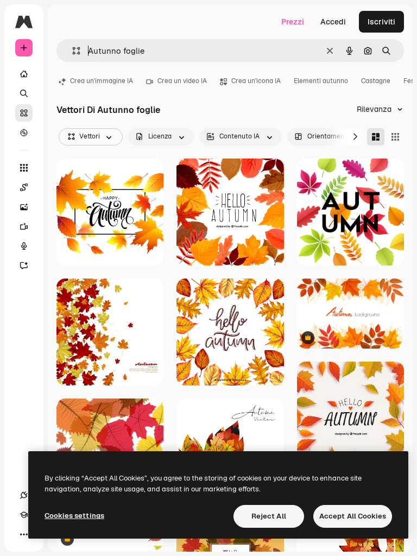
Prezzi (292, 22)
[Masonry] (375, 137)
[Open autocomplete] (72, 51)
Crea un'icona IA (256, 81)
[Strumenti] (24, 167)
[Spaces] (24, 187)
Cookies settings (74, 515)
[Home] (24, 74)
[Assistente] (24, 265)
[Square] (395, 137)
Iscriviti (381, 22)
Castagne (375, 81)
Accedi (333, 22)
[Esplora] (24, 132)
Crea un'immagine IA (101, 81)
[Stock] (24, 113)
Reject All (268, 516)
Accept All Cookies (352, 516)
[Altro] (24, 534)
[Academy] (24, 514)
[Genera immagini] (24, 207)
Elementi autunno (321, 81)
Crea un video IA (182, 81)
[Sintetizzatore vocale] (24, 246)
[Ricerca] (24, 93)
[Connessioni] (24, 495)
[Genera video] (24, 226)
